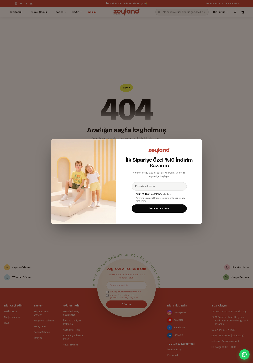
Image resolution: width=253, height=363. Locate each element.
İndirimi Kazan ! (159, 208)
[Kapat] (197, 144)
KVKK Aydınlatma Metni (148, 194)
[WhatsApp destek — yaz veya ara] (244, 354)
